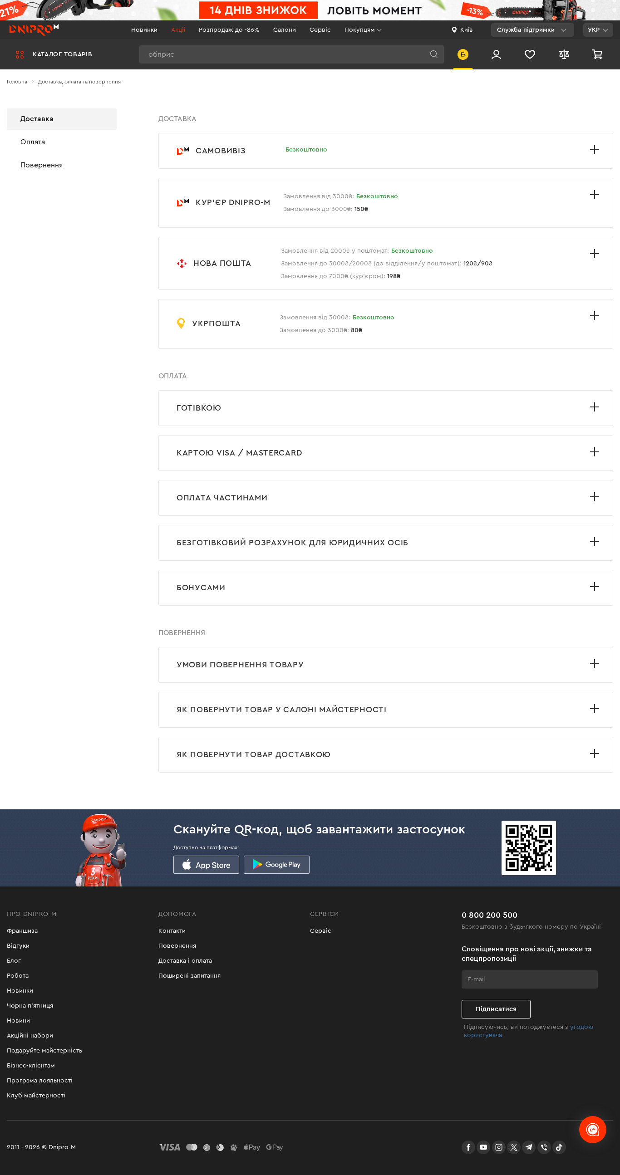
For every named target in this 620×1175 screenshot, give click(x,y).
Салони (284, 30)
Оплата (32, 141)
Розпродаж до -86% (229, 30)
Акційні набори (30, 1036)
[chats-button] (592, 1129)
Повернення (41, 164)
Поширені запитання (189, 976)
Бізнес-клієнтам (31, 1065)
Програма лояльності (40, 1080)
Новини (18, 1021)
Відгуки (18, 946)
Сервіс (320, 30)
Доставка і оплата (185, 961)
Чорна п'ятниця (30, 1006)
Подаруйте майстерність (44, 1051)
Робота (18, 976)
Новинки (144, 30)
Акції (178, 30)
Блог (14, 961)
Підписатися (496, 1009)
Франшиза (22, 931)
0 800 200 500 (489, 915)
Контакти (172, 931)
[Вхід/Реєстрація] (496, 54)
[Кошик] (598, 54)
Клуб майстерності (36, 1095)
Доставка (37, 118)
